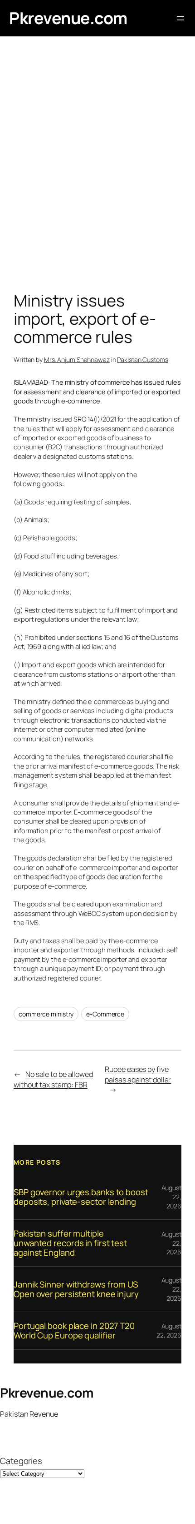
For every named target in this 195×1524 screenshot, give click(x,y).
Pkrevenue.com (68, 18)
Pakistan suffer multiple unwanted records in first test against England (70, 1243)
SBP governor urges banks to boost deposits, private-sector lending (81, 1196)
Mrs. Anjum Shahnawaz (77, 359)
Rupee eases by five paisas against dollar (138, 1074)
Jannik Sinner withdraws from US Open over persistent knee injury (76, 1289)
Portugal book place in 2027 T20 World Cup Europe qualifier (74, 1330)
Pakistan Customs (142, 359)
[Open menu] (180, 18)
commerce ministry (46, 1014)
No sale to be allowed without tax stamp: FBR (53, 1079)
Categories (21, 1461)
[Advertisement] (97, 166)
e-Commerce (105, 1014)
